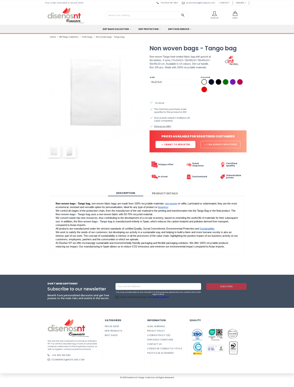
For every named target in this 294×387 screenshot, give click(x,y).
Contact (224, 3)
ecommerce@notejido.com (200, 3)
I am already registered (220, 144)
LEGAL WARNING (156, 326)
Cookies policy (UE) (158, 335)
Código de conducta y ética (164, 348)
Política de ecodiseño (160, 353)
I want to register (175, 144)
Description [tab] (125, 193)
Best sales (111, 335)
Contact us (154, 344)
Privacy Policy (156, 330)
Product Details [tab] (165, 193)
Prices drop (112, 326)
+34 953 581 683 (61, 355)
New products (113, 330)
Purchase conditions (160, 339)
